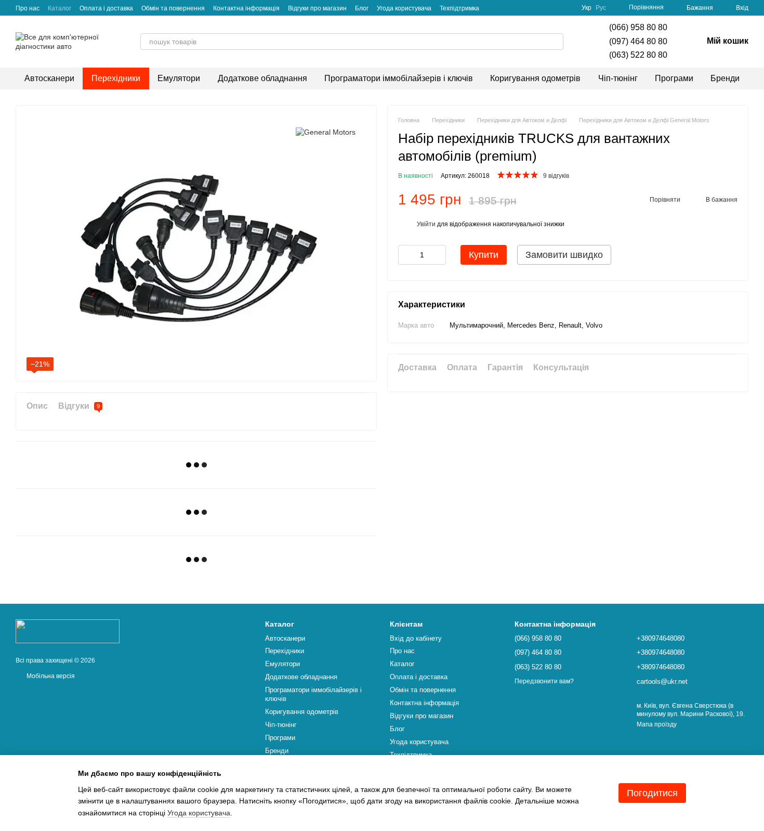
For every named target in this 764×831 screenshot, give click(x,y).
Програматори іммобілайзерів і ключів (398, 78)
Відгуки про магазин (317, 8)
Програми (674, 78)
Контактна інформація (246, 8)
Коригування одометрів (535, 78)
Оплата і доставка (106, 8)
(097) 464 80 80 (638, 41)
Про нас (27, 8)
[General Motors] (325, 131)
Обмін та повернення (173, 8)
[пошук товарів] (555, 41)
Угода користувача (404, 8)
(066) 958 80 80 (638, 27)
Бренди (725, 78)
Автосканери (49, 78)
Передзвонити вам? (544, 681)
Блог (361, 8)
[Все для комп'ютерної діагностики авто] (68, 630)
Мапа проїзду (657, 724)
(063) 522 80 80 (638, 54)
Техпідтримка (459, 8)
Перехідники (115, 78)
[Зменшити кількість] (406, 255)
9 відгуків (556, 176)
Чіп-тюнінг (618, 78)
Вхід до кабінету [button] (416, 638)
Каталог (59, 8)
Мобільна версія (50, 676)
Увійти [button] (426, 224)
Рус (601, 8)
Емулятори (178, 78)
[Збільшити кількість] (438, 255)
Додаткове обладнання (262, 78)
